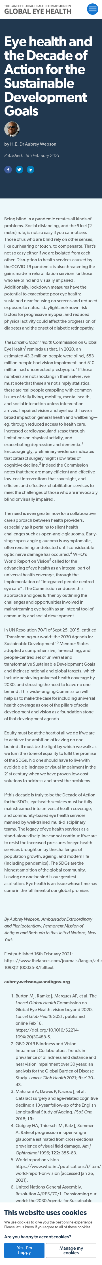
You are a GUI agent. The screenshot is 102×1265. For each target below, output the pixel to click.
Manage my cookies (71, 1250)
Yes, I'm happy (24, 1250)
